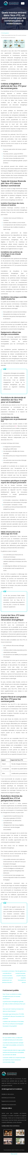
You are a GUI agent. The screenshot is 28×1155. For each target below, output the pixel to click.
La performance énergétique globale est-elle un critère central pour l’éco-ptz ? (14, 1004)
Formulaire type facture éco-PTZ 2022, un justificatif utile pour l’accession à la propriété (13, 1016)
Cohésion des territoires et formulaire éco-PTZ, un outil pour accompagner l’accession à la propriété (13, 1024)
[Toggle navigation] (22, 3)
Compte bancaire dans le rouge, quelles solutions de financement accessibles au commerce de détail (14, 1052)
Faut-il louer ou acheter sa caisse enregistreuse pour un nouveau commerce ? (12, 996)
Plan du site (14, 1154)
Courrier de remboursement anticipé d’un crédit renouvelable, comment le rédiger (13, 1045)
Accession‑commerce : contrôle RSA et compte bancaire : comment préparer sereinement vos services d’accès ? (8, 976)
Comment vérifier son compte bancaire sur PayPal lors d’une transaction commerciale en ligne (14, 1060)
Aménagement (6, 33)
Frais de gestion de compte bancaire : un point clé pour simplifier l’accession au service (20, 976)
